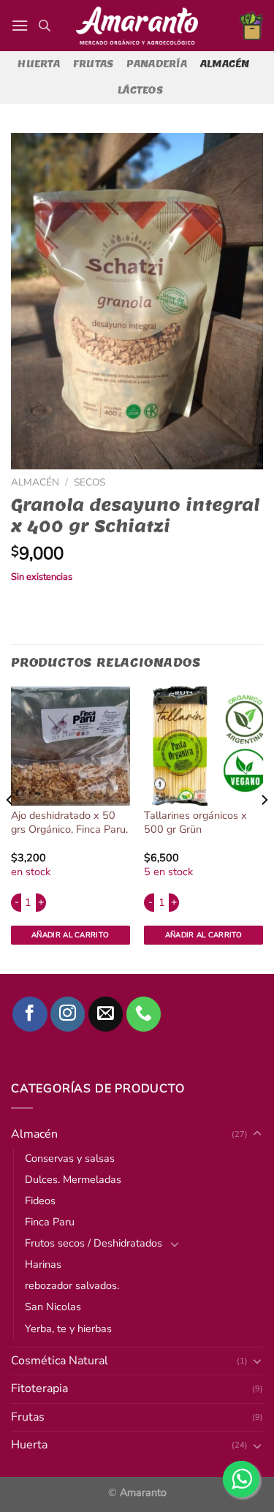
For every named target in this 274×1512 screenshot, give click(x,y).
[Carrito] (251, 26)
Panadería (156, 64)
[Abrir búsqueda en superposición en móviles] (44, 25)
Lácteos (140, 90)
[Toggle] (257, 1445)
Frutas (93, 64)
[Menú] (19, 25)
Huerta (39, 64)
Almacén (225, 64)
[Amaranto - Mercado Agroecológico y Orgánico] (137, 25)
